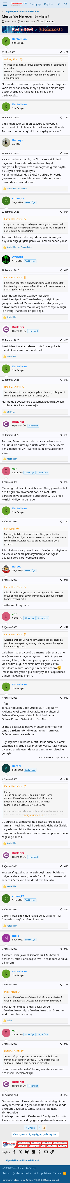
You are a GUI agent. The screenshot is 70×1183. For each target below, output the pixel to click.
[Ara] (65, 4)
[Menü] (5, 4)
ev (42, 21)
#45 (66, 866)
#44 (66, 779)
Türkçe (32, 1168)
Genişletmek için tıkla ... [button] (35, 815)
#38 (66, 435)
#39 (66, 481)
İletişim (6, 1173)
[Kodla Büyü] (35, 32)
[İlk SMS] (35, 1147)
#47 (66, 948)
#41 (66, 579)
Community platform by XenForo (31, 1179)
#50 (66, 1094)
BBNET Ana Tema (14, 1168)
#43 (66, 697)
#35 (66, 270)
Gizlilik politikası (42, 1173)
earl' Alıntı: (9, 528)
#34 (66, 211)
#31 (66, 52)
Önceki (31, 1127)
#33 (66, 153)
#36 (66, 340)
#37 (66, 379)
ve (17, 188)
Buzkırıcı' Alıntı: (12, 1050)
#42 (66, 627)
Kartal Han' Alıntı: (13, 219)
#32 (66, 117)
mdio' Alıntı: (10, 991)
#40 (66, 521)
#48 (66, 984)
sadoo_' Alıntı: (11, 59)
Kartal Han (10, 21)
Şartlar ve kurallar (22, 1173)
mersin (49, 21)
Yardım (57, 1173)
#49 (66, 1043)
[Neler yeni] (58, 4)
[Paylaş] (60, 52)
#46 (66, 909)
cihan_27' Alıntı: (12, 386)
